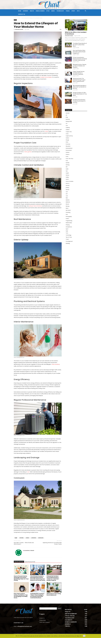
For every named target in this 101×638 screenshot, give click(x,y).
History (67, 175)
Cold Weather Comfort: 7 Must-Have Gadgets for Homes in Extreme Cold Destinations (37, 596)
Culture (67, 138)
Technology (60, 11)
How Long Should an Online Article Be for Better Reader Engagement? (79, 52)
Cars (67, 125)
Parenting (68, 212)
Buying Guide (69, 121)
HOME (19, 11)
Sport (73, 11)
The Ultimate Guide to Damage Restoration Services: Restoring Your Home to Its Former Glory (37, 578)
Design (67, 140)
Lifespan (34, 537)
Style (47, 11)
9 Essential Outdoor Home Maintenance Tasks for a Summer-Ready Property (53, 578)
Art (66, 115)
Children (68, 129)
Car (66, 29)
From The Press (69, 158)
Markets (68, 200)
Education (68, 146)
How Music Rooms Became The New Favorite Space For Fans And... (79, 101)
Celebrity (68, 127)
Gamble (67, 162)
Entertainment (69, 148)
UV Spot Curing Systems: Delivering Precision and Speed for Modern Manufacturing (80, 59)
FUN (67, 160)
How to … (68, 183)
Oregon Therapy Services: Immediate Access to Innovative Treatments (79, 73)
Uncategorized (69, 241)
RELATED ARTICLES (19, 561)
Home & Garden (40, 11)
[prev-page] (15, 600)
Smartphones (69, 226)
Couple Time (69, 131)
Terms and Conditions (44, 622)
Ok (84, 635)
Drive (67, 142)
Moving (67, 206)
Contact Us (21, 14)
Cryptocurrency (69, 135)
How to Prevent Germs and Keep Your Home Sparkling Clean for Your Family (21, 578)
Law (67, 191)
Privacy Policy (42, 620)
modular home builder (46, 77)
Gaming (67, 164)
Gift (66, 166)
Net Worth (68, 210)
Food (67, 156)
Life (66, 193)
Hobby (67, 177)
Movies (67, 204)
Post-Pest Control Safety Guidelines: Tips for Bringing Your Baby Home (21, 596)
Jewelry (67, 187)
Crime (67, 133)
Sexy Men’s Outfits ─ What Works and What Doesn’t (24, 543)
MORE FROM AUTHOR (30, 561)
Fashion (67, 152)
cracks (46, 131)
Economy (68, 144)
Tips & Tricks (69, 237)
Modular (41, 537)
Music (53, 11)
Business (25, 11)
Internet (67, 185)
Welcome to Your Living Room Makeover (54, 594)
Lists (67, 195)
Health (32, 11)
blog (67, 117)
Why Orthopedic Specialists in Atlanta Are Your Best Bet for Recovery (79, 87)
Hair (67, 171)
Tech (67, 233)
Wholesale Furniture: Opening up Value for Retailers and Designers (79, 66)
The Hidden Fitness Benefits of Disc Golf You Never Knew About (80, 45)
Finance (67, 154)
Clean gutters (28, 151)
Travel (68, 11)
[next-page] (17, 600)
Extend (21, 537)
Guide (67, 169)
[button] (85, 11)
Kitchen (67, 189)
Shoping (67, 224)
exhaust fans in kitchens (35, 206)
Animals (67, 113)
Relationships (69, 222)
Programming (69, 220)
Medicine (68, 202)
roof (28, 472)
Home (15, 18)
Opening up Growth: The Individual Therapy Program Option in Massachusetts (79, 80)
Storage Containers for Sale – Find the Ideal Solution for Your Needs (80, 94)
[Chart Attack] (50, 4)
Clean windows (56, 364)
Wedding (68, 243)
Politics (67, 218)
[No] (99, 636)
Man (67, 198)
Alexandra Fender (19, 29)
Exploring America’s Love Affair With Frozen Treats (52, 543)
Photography (69, 216)
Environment (69, 150)
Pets (78, 11)
